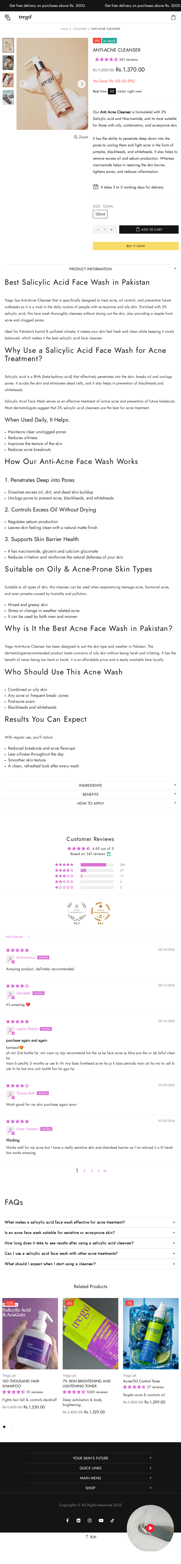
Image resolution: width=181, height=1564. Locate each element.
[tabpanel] (30, 1358)
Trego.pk (25, 17)
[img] (17, 950)
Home (64, 29)
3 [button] (92, 1170)
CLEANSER (80, 29)
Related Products (90, 1286)
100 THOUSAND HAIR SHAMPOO (20, 1384)
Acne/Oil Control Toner (141, 1381)
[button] (107, 59)
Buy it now (136, 246)
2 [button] (84, 1170)
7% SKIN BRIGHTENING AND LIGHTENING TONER (87, 1384)
